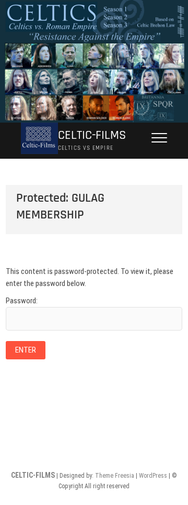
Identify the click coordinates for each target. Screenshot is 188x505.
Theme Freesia (114, 475)
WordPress (153, 475)
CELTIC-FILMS (92, 135)
